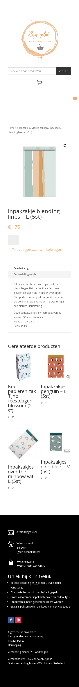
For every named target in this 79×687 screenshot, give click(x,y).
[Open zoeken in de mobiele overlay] (39, 71)
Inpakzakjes (23, 127)
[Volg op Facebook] (11, 620)
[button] (65, 145)
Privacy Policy (16, 640)
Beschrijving (21, 268)
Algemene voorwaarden (22, 632)
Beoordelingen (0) (25, 274)
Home (11, 127)
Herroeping (14, 645)
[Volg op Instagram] (18, 620)
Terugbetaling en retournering (25, 636)
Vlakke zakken (40, 127)
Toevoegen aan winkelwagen (37, 249)
